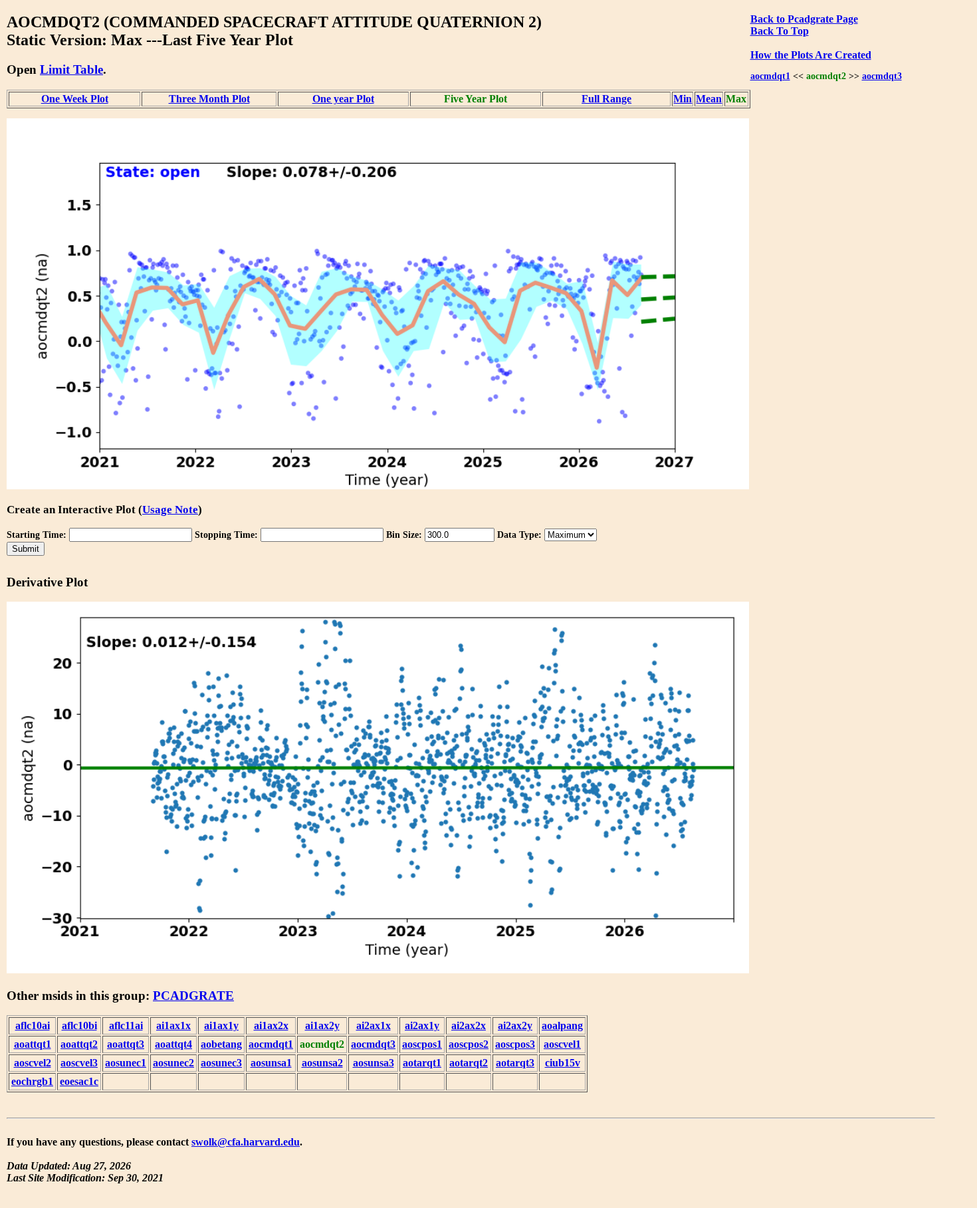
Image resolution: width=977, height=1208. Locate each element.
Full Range (606, 98)
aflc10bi (79, 1025)
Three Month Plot (209, 98)
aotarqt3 (515, 1062)
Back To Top (779, 31)
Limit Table (71, 69)
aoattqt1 (32, 1044)
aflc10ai (32, 1025)
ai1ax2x (271, 1025)
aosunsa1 (271, 1062)
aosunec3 (221, 1062)
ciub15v (562, 1062)
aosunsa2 (322, 1062)
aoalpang (562, 1025)
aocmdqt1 (770, 75)
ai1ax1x (173, 1025)
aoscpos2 (469, 1044)
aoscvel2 (32, 1062)
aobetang (221, 1044)
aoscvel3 (79, 1062)
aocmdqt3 (882, 75)
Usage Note (170, 509)
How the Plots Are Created (810, 54)
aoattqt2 (79, 1044)
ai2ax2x (468, 1025)
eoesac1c (79, 1081)
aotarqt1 (422, 1062)
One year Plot (343, 98)
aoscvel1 (562, 1044)
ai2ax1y (422, 1025)
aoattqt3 (125, 1044)
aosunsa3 (373, 1062)
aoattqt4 (173, 1044)
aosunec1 (125, 1062)
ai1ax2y (322, 1025)
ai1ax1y (221, 1025)
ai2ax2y (515, 1025)
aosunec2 (173, 1062)
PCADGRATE (193, 996)
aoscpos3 (515, 1044)
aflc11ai (126, 1025)
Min (682, 98)
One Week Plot (74, 98)
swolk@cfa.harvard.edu (245, 1142)
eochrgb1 (32, 1081)
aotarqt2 (468, 1062)
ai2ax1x (373, 1025)
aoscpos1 (422, 1044)
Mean (709, 98)
